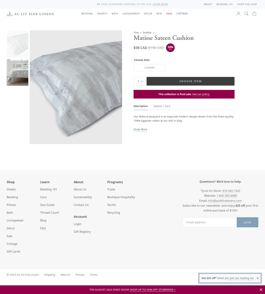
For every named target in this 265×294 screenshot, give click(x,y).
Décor (11, 228)
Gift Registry (82, 232)
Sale (9, 236)
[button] (246, 14)
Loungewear (15, 220)
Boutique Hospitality (121, 197)
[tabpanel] (184, 123)
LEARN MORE (160, 4)
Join (247, 222)
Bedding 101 (48, 189)
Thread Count (49, 213)
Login (77, 224)
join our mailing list (241, 278)
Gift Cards (13, 251)
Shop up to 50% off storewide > (153, 289)
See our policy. (201, 94)
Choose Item (190, 81)
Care (43, 197)
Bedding (147, 32)
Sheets (11, 189)
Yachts (111, 205)
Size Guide (47, 205)
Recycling (113, 213)
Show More (140, 129)
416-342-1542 (231, 191)
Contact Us (81, 205)
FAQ (43, 228)
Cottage (12, 244)
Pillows (11, 205)
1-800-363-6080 (227, 196)
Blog (43, 220)
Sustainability (83, 197)
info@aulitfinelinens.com (225, 201)
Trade (111, 189)
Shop (136, 32)
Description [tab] (141, 106)
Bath (10, 213)
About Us (80, 189)
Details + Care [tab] (162, 106)
